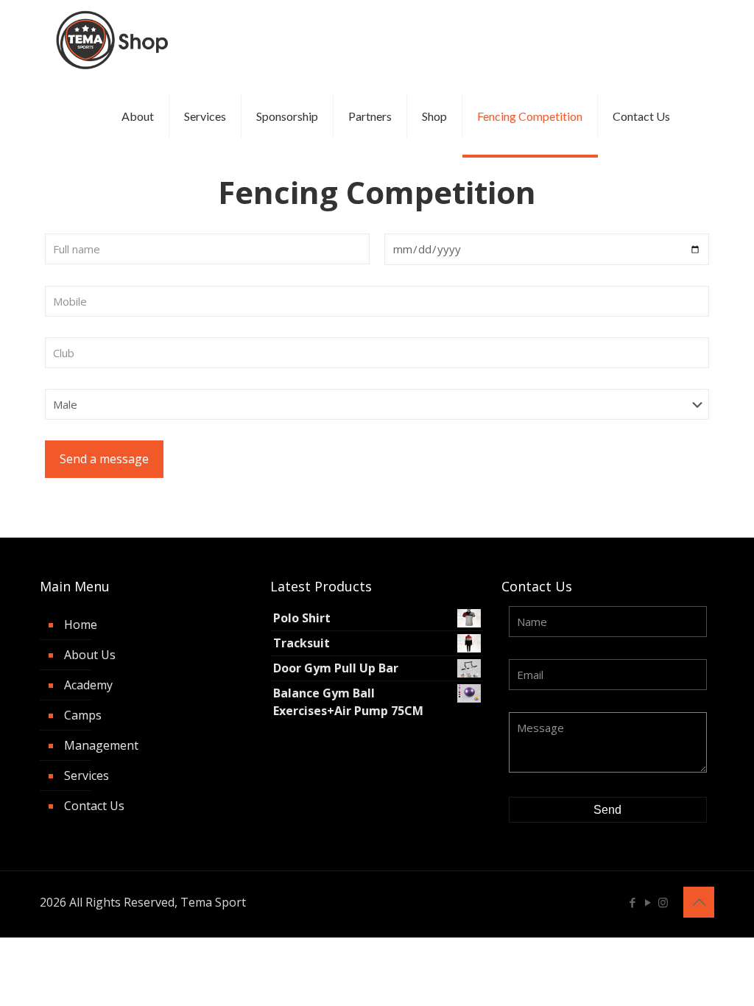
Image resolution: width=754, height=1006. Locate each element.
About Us (90, 655)
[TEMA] (114, 38)
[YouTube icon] (647, 902)
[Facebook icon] (632, 902)
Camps (83, 715)
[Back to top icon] (698, 902)
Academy (88, 685)
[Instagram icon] (663, 902)
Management (101, 745)
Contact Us (94, 806)
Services (86, 775)
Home (80, 624)
